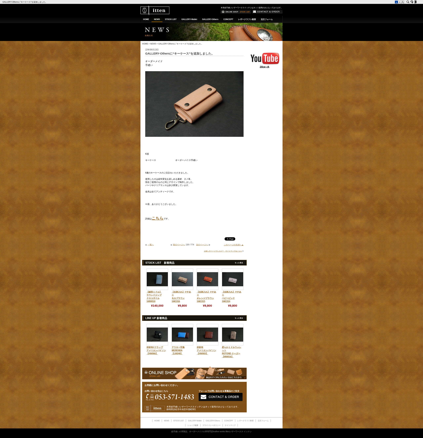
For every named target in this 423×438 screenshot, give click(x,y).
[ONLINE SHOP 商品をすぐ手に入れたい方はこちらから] (235, 13)
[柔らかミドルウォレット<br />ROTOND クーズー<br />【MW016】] (232, 344)
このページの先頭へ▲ (234, 245)
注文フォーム (267, 19)
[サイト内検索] (408, 2)
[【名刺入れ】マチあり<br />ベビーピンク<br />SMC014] (232, 289)
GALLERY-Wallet (189, 19)
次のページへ (202, 245)
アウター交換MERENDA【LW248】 (178, 350)
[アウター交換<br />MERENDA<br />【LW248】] (182, 344)
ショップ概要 (192, 425)
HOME (146, 19)
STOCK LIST (170, 19)
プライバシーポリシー (211, 425)
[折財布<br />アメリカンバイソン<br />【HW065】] (207, 344)
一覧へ (151, 245)
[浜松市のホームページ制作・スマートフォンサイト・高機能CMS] (412, 2)
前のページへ (179, 245)
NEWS (157, 19)
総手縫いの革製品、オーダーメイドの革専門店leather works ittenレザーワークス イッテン (211, 431)
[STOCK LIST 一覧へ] (239, 263)
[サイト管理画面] (415, 2)
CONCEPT (228, 19)
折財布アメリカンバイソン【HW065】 (206, 350)
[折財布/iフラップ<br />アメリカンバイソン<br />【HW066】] (157, 344)
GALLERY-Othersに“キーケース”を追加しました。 (25, 2)
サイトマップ (230, 425)
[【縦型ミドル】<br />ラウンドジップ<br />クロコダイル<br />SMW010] (157, 289)
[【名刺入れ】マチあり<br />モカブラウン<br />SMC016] (182, 289)
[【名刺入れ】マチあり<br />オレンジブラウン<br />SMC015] (207, 289)
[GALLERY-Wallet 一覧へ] (239, 319)
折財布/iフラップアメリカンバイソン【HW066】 (156, 350)
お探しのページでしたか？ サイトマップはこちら (223, 251)
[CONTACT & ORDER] (267, 13)
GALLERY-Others (210, 19)
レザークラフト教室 (247, 19)
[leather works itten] (154, 14)
